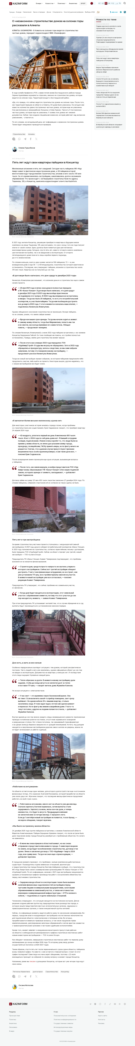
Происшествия (14, 1016)
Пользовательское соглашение (65, 1016)
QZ (103, 3)
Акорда (18, 12)
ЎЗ (120, 3)
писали (33, 961)
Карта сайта (102, 1016)
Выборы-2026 (90, 12)
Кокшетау (65, 972)
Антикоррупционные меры (63, 1027)
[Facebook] (30, 139)
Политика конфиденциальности (65, 1019)
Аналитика (73, 3)
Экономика (13, 1027)
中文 (112, 3)
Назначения (27, 12)
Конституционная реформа (74, 12)
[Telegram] (25, 139)
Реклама (101, 1023)
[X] (36, 139)
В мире (11, 1031)
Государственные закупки (63, 1031)
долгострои (38, 972)
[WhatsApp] (19, 139)
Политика (12, 1019)
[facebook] (105, 1004)
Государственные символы (63, 1023)
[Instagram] (13, 139)
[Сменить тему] (93, 3)
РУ (106, 3)
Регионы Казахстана (21, 972)
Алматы (31, 134)
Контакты (101, 1019)
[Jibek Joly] (114, 12)
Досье (49, 12)
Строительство (19, 134)
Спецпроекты (57, 12)
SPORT (83, 3)
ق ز (116, 3)
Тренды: (12, 12)
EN (109, 3)
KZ (100, 3)
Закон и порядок (39, 12)
